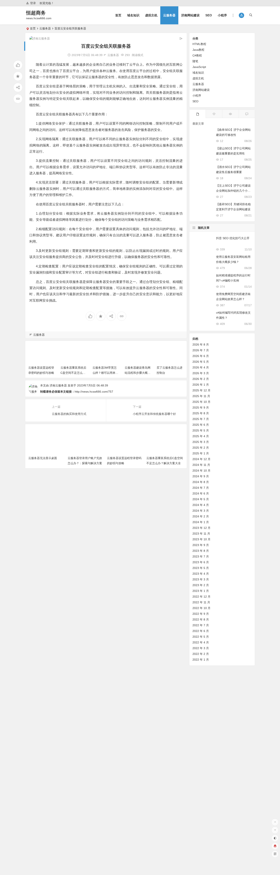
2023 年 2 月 (200, 585)
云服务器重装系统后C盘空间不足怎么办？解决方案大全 (73, 373)
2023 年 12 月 (201, 527)
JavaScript (199, 67)
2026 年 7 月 (200, 350)
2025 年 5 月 (200, 430)
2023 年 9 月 (200, 545)
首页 (118, 15)
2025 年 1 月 (200, 453)
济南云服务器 (58, 385)
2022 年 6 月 (200, 631)
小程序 (222, 15)
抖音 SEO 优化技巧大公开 (232, 238)
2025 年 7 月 (200, 419)
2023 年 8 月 (200, 550)
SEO (208, 15)
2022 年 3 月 (200, 648)
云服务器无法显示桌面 (42, 458)
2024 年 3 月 (200, 510)
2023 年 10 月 (201, 539)
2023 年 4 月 (200, 573)
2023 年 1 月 (200, 590)
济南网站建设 (190, 15)
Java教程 (198, 49)
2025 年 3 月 (200, 442)
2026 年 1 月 (200, 384)
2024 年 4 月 (200, 505)
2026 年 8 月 (200, 344)
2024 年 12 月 (201, 459)
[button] (241, 15)
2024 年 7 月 (200, 487)
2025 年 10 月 (201, 401)
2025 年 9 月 (200, 407)
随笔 (195, 61)
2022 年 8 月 (200, 619)
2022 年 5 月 (200, 636)
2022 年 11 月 (201, 602)
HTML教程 (199, 44)
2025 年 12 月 (201, 390)
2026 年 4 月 (200, 367)
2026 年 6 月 (200, 356)
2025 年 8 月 (200, 413)
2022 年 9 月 (200, 613)
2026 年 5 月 (200, 361)
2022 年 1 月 (200, 659)
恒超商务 (36, 13)
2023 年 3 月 (200, 579)
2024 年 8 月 (200, 482)
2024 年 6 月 (200, 493)
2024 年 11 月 (201, 464)
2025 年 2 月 (200, 447)
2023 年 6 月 (200, 562)
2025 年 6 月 (200, 424)
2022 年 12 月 (201, 596)
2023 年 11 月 (201, 533)
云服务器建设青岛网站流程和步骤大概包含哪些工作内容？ (137, 373)
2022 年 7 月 (200, 625)
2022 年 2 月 (200, 653)
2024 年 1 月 (200, 522)
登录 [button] (33, 3)
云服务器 (169, 15)
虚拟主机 (151, 15)
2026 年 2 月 (200, 379)
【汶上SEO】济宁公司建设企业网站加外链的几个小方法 (233, 190)
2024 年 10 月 (201, 470)
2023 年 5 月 (200, 568)
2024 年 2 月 (200, 516)
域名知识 (133, 15)
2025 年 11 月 (201, 396)
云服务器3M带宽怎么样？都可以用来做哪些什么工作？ (105, 373)
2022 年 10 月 (201, 608)
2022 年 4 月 (200, 642)
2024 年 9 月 (200, 476)
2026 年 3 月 (200, 373)
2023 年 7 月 (200, 556)
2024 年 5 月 (200, 499)
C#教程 (197, 55)
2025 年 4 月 (200, 436)
